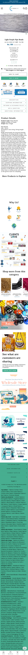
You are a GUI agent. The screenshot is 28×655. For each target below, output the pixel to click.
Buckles (23, 598)
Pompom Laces (18, 647)
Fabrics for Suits (18, 562)
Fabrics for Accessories (8, 555)
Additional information (14, 111)
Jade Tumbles (15, 620)
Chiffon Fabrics (20, 502)
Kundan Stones (10, 632)
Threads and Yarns (14, 639)
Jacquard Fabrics (7, 506)
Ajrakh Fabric (13, 526)
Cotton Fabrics (19, 497)
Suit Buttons (11, 593)
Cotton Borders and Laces (9, 645)
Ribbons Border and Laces (9, 648)
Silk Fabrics (4, 504)
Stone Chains (16, 607)
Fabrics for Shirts (18, 540)
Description (14, 100)
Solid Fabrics (22, 531)
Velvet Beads (21, 585)
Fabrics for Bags (22, 555)
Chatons (9, 612)
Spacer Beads (14, 630)
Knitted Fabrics (14, 569)
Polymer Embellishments (9, 603)
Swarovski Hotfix (6, 614)
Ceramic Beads (11, 585)
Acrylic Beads (16, 578)
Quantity (14, 60)
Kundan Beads (14, 583)
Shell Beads (18, 580)
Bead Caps (20, 632)
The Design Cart (13, 464)
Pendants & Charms (7, 627)
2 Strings (14, 50)
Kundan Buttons (17, 596)
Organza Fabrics (19, 499)
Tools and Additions (14, 638)
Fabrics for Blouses (18, 542)
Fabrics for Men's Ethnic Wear (15, 560)
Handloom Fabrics (18, 565)
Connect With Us (13, 473)
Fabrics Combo (14, 490)
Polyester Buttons (17, 594)
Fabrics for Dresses (19, 544)
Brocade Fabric (11, 524)
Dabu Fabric (4, 526)
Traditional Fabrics (16, 538)
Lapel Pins (18, 600)
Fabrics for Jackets (20, 553)
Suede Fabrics (5, 511)
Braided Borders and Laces (14, 643)
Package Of (14, 48)
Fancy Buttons (15, 598)
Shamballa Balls (10, 629)
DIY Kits (21, 634)
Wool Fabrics (11, 502)
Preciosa (20, 612)
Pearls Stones (20, 623)
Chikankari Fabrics (11, 520)
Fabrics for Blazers (7, 553)
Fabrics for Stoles (6, 558)
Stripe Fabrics (16, 533)
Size (14, 53)
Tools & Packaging (12, 634)
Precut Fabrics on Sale (14, 571)
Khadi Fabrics (18, 506)
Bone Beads (9, 582)
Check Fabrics (6, 533)
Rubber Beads (19, 582)
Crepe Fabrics (22, 504)
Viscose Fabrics (6, 500)
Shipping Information (14, 102)
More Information (14, 468)
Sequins (20, 602)
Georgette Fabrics (7, 499)
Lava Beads (19, 625)
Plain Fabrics (14, 531)
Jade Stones (6, 620)
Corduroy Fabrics (16, 511)
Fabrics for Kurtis (6, 544)
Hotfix (10, 611)
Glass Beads (22, 574)
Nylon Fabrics (11, 509)
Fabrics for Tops (6, 542)
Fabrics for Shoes (7, 556)
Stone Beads (15, 587)
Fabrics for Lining (6, 562)
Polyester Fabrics (16, 508)
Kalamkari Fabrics (19, 493)
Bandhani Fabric (11, 522)
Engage (13, 477)
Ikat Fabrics (4, 495)
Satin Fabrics (13, 504)
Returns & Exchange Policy (14, 105)
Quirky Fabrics (5, 538)
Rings (14, 612)
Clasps (17, 627)
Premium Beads (14, 495)
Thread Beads (5, 587)
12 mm (14, 56)
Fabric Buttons (5, 598)
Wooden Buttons (6, 596)
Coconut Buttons (21, 593)
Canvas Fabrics (6, 513)
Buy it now (14, 78)
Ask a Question (14, 108)
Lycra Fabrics (20, 509)
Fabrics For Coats (19, 551)
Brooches (11, 600)
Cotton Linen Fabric (7, 493)
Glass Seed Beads (12, 574)
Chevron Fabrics (12, 535)
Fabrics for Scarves (20, 556)
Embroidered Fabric (12, 519)
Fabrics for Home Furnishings (18, 547)
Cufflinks (3, 600)
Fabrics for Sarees (6, 564)
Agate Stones (11, 621)
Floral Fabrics (18, 529)
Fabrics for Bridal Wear (9, 549)
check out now (10, 370)
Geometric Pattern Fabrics (15, 537)
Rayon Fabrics (16, 500)
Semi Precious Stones (20, 618)
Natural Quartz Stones (8, 625)
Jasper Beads (10, 623)
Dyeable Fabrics (6, 567)
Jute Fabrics (15, 513)
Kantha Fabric (21, 524)
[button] (13, 96)
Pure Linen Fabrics (16, 491)
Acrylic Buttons (6, 594)
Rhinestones (16, 611)
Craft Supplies (16, 616)
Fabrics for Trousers (7, 546)
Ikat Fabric (16, 517)
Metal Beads (5, 583)
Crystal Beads (6, 576)
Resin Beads (10, 580)
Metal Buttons (11, 591)
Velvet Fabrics (5, 508)
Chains (14, 605)
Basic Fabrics (16, 567)
